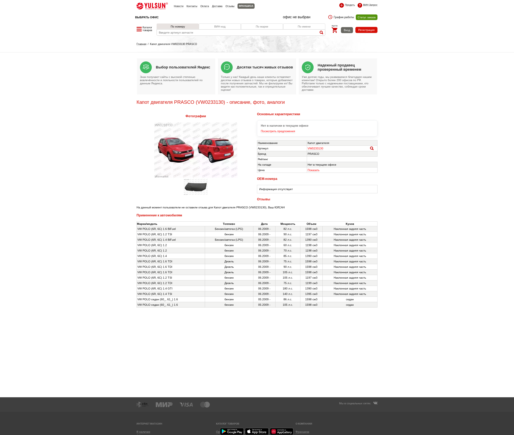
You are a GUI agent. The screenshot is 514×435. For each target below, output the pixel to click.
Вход (347, 30)
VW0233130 (315, 148)
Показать (313, 170)
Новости (179, 6)
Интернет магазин (149, 423)
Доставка (217, 6)
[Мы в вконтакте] (375, 403)
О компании (304, 423)
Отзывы (230, 6)
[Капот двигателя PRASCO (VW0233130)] (196, 176)
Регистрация (366, 30)
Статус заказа (367, 17)
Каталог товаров (227, 423)
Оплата (204, 6)
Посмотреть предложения (278, 131)
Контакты (192, 6)
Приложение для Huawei (282, 431)
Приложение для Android (232, 431)
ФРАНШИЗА (246, 6)
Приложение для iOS (257, 431)
